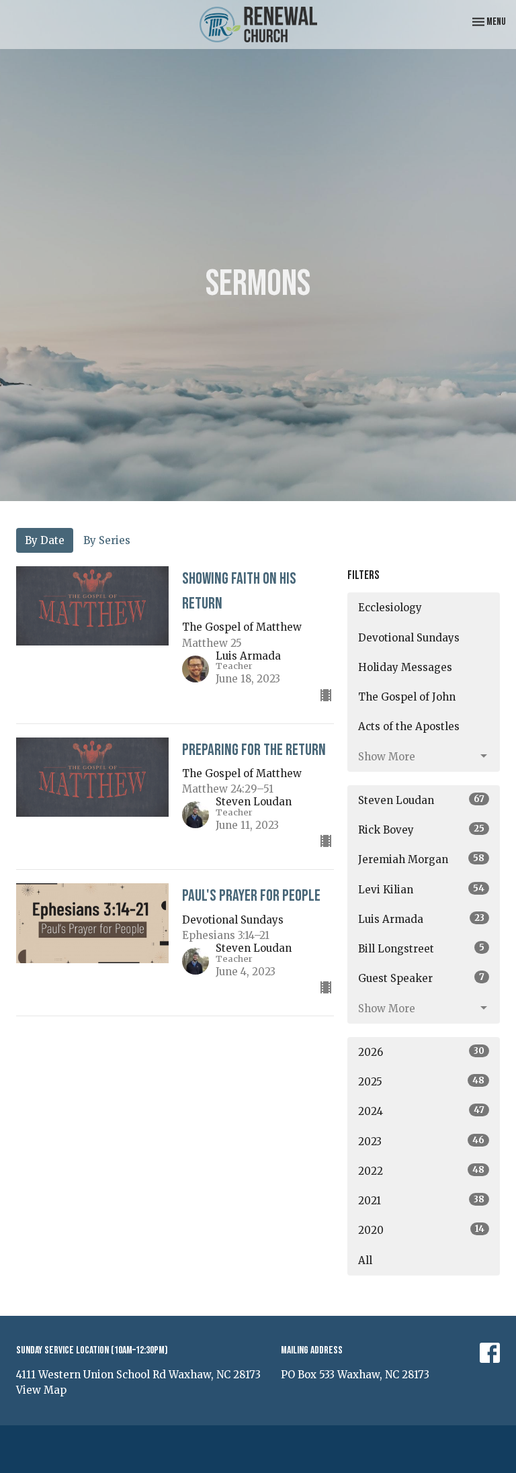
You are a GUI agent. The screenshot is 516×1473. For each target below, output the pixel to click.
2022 (421, 1170)
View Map (41, 1390)
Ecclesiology (390, 607)
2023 (421, 1141)
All (365, 1260)
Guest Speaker (421, 978)
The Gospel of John (407, 696)
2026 (421, 1052)
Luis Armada (421, 919)
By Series (106, 540)
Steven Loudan (421, 800)
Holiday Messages (405, 667)
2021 (421, 1200)
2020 (421, 1230)
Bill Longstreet (421, 948)
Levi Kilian (421, 889)
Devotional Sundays (409, 637)
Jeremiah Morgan (421, 859)
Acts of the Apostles (409, 726)
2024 (421, 1111)
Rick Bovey (421, 829)
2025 (421, 1081)
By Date (44, 540)
